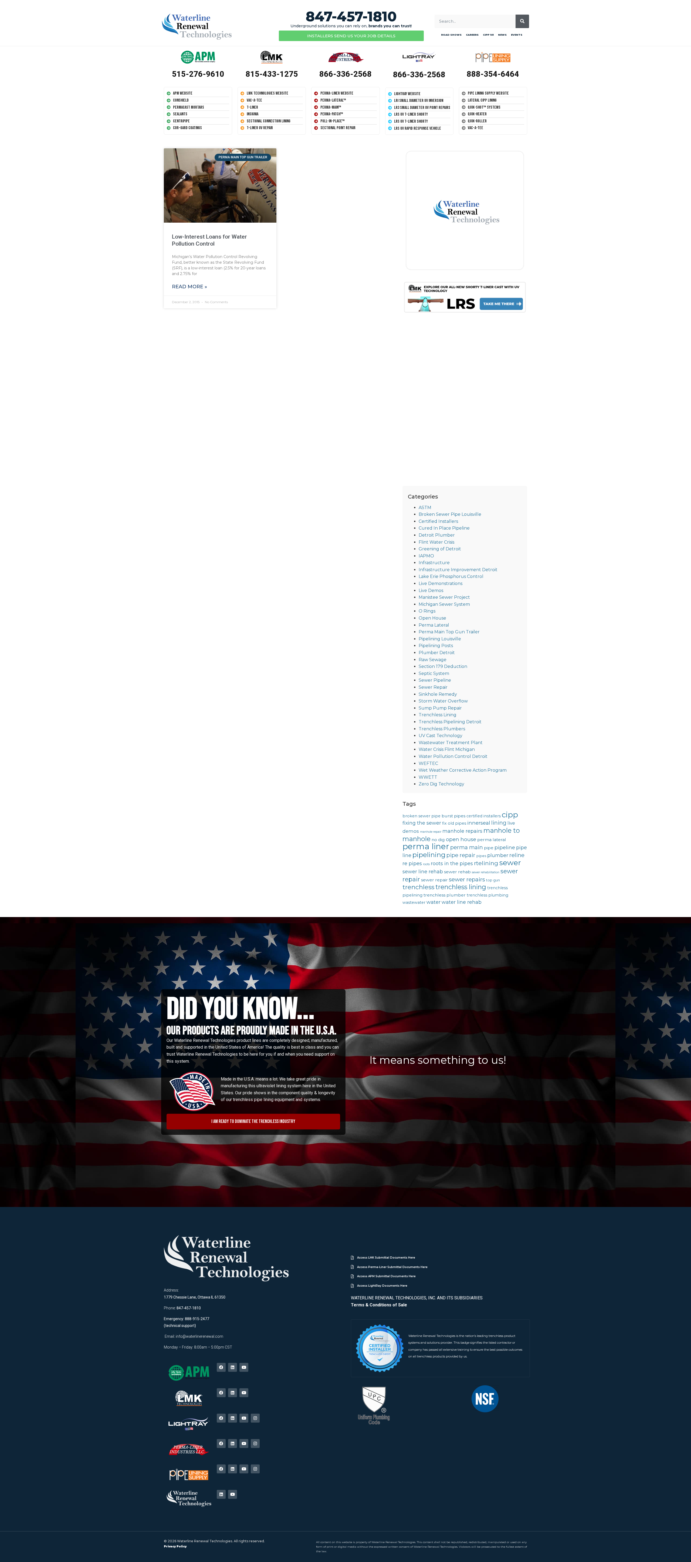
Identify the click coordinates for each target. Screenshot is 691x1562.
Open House (432, 618)
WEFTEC (428, 763)
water (433, 902)
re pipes (412, 863)
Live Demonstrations (440, 583)
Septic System (434, 673)
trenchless (418, 887)
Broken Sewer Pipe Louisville (450, 514)
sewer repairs (467, 879)
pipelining (428, 855)
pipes (481, 856)
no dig (438, 839)
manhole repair (430, 832)
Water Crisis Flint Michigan (447, 749)
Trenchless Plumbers (442, 728)
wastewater (413, 902)
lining (498, 823)
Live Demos (431, 590)
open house (461, 839)
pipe (488, 847)
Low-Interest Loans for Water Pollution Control (209, 240)
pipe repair (460, 855)
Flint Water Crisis (436, 542)
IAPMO (426, 555)
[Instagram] (255, 1418)
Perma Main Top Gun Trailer (449, 631)
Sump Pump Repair (440, 708)
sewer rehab (457, 871)
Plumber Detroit (437, 652)
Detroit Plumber (437, 535)
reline (516, 855)
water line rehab (462, 902)
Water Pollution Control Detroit (453, 756)
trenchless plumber (445, 895)
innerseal (478, 823)
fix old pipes (454, 823)
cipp (510, 814)
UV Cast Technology (440, 735)
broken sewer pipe (421, 816)
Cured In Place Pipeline (444, 528)
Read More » (189, 287)
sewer (510, 862)
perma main (466, 847)
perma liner (425, 846)
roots (426, 864)
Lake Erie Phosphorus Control (451, 576)
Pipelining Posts (436, 645)
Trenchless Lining (437, 714)
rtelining (486, 863)
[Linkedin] (232, 1367)
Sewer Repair (433, 687)
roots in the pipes (452, 863)
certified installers (483, 816)
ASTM (425, 507)
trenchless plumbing (487, 895)
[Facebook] (221, 1367)
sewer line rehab (422, 871)
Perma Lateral (434, 625)
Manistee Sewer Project (444, 597)
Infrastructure (434, 562)
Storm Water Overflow (443, 701)
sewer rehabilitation (485, 872)
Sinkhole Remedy (438, 694)
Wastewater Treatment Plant (451, 742)
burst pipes (453, 815)
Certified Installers (438, 521)
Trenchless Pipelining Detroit (450, 721)
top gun (493, 880)
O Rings (427, 611)
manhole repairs (462, 831)
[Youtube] (243, 1367)
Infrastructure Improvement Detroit (458, 569)
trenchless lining (460, 887)
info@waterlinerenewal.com (199, 1336)
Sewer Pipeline (435, 680)
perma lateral (491, 839)
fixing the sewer (421, 823)
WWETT (428, 777)
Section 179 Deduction (443, 666)
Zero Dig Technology (441, 784)
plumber (497, 855)
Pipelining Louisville (440, 638)
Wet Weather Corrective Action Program (463, 770)
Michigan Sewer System (444, 604)
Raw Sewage (432, 659)
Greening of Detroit (440, 548)
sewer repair (434, 879)
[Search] (522, 21)
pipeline (504, 847)
